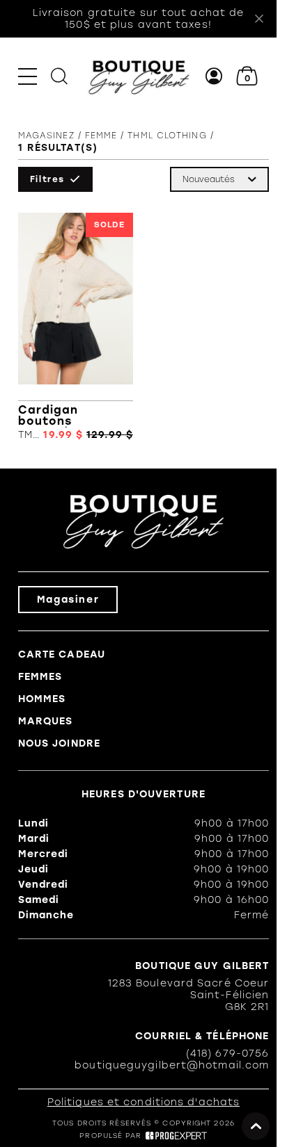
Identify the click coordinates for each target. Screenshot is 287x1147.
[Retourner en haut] (256, 1126)
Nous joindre (59, 743)
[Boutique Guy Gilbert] (138, 76)
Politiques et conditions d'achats (143, 1102)
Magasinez (46, 135)
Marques (45, 721)
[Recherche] (59, 76)
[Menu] (27, 76)
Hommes (42, 699)
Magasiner (68, 599)
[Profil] (214, 76)
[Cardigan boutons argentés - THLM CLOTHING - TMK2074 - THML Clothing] (75, 327)
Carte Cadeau (61, 654)
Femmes (40, 677)
